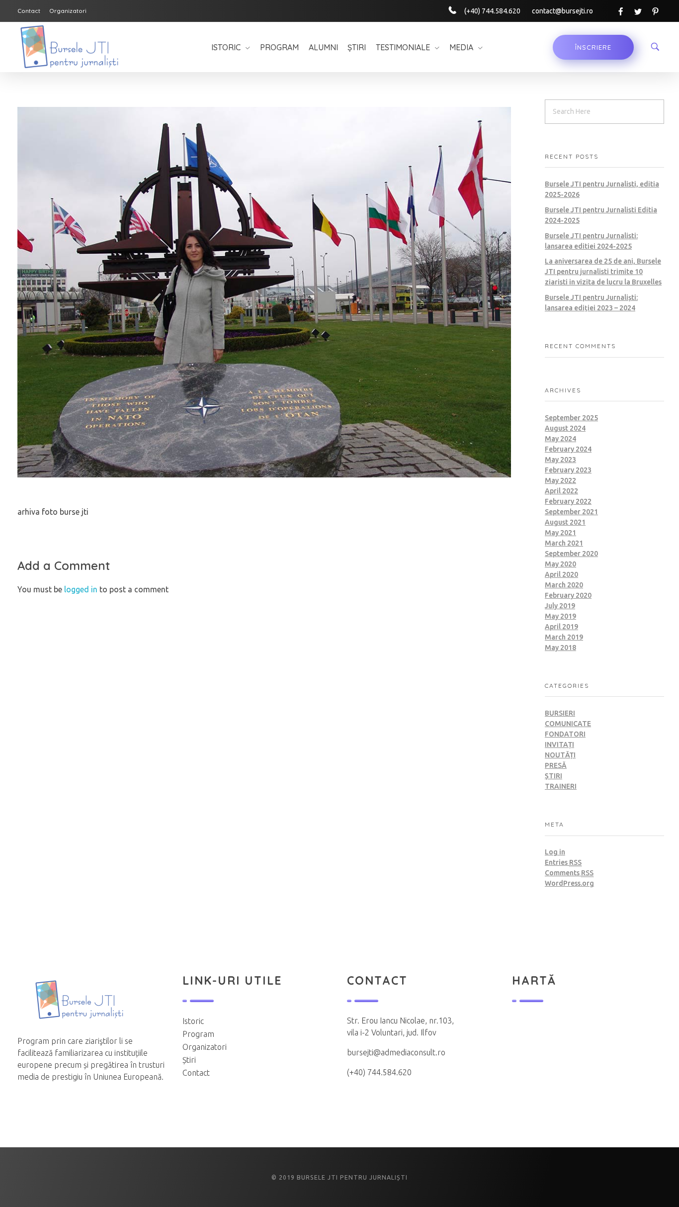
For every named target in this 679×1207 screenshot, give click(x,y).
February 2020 (568, 595)
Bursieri (560, 713)
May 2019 (560, 616)
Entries (563, 862)
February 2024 (568, 449)
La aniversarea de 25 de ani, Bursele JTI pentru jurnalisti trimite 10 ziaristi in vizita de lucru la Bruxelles (603, 271)
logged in (81, 589)
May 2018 (560, 647)
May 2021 (560, 533)
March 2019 (564, 637)
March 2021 (564, 543)
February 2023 (568, 470)
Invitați (559, 744)
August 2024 (565, 428)
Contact (196, 1072)
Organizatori (204, 1046)
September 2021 (571, 512)
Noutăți (560, 755)
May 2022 (560, 480)
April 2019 (561, 627)
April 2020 (561, 574)
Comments (569, 873)
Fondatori (565, 734)
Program (198, 1033)
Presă (556, 765)
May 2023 (560, 460)
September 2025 (571, 418)
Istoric (193, 1021)
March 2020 (564, 585)
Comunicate (568, 724)
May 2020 (560, 564)
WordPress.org (569, 883)
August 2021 (565, 522)
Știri (553, 776)
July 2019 (560, 606)
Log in (555, 852)
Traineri (561, 786)
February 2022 (568, 501)
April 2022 (561, 491)
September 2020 (571, 553)
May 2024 (560, 439)
